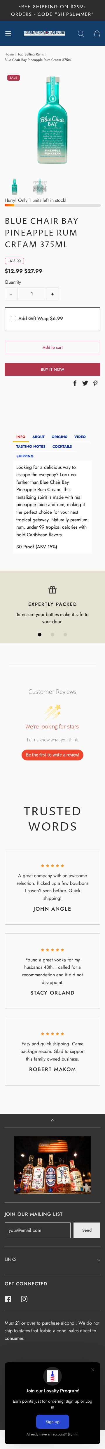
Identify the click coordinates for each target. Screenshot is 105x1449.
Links (11, 1259)
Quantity (13, 282)
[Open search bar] (81, 33)
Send (87, 1230)
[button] (14, 187)
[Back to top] (53, 1120)
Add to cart (53, 347)
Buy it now (52, 369)
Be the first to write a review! (52, 755)
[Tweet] (84, 383)
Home (9, 54)
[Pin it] (94, 383)
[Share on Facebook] (74, 383)
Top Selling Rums (31, 54)
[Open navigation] (8, 33)
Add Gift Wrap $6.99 (40, 318)
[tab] (21, 437)
